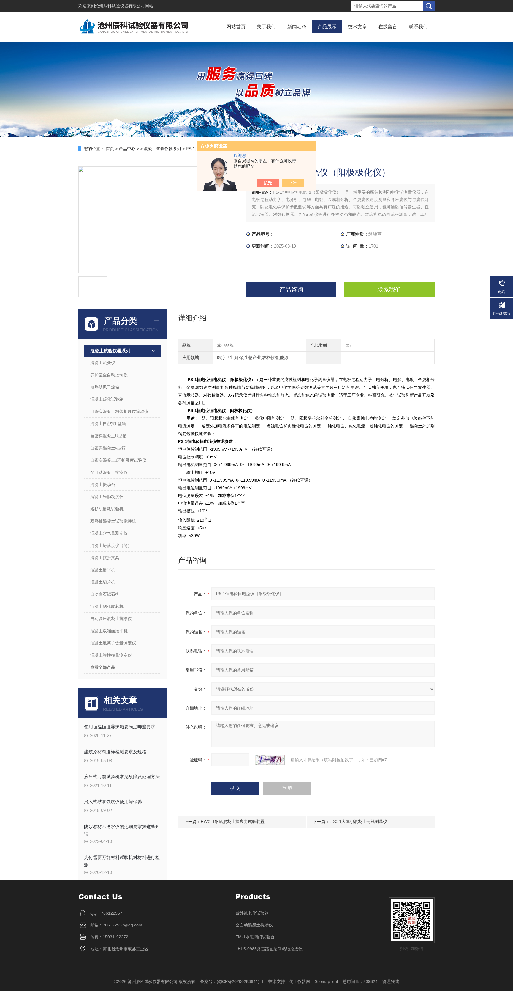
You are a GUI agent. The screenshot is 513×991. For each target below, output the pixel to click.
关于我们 (266, 26)
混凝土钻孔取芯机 (107, 606)
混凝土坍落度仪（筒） (111, 545)
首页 (110, 148)
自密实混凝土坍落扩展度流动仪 (119, 411)
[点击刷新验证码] (270, 760)
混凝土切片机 (102, 582)
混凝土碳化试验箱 (107, 399)
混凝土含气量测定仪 (109, 533)
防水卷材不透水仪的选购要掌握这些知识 (122, 830)
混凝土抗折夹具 (104, 557)
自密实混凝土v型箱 (108, 448)
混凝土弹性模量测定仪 (111, 655)
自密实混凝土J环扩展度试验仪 (118, 460)
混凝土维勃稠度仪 (107, 496)
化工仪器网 (299, 981)
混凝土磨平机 (102, 569)
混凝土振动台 (102, 484)
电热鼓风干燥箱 (104, 387)
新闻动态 (296, 26)
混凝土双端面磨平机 (109, 630)
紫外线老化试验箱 (252, 913)
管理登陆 (390, 981)
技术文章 (357, 26)
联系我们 (418, 26)
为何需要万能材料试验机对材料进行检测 (122, 861)
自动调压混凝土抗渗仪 (111, 618)
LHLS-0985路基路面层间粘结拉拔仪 (269, 948)
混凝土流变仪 (102, 362)
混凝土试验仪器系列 (162, 148)
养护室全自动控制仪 (109, 374)
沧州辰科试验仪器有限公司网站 (124, 6)
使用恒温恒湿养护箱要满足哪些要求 (119, 726)
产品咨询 (291, 289)
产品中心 (127, 148)
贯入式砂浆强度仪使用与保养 (113, 801)
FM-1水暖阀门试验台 (255, 937)
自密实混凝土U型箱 (108, 435)
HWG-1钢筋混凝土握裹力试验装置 (233, 821)
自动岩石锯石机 (104, 594)
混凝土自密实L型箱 (108, 423)
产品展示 (327, 26)
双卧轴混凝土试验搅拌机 (113, 521)
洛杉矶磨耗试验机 (107, 508)
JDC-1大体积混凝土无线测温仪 (358, 821)
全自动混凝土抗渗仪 (109, 472)
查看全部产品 (102, 667)
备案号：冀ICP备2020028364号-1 (232, 981)
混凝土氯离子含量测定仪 (113, 643)
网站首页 (236, 26)
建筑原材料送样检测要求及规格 (115, 751)
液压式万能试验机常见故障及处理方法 (122, 776)
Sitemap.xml (326, 981)
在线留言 (387, 26)
